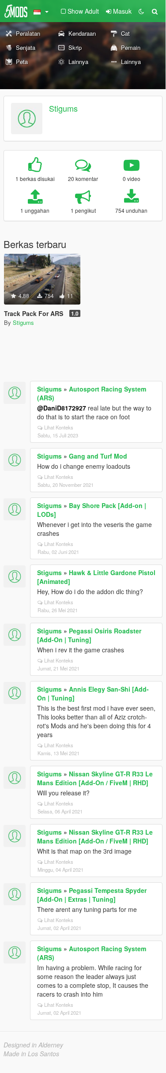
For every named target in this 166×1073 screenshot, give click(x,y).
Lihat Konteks (58, 427)
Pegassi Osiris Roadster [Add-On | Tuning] (89, 635)
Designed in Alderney (33, 1044)
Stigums (63, 108)
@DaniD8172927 (61, 407)
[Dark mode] (141, 11)
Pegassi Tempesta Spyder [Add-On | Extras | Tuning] (92, 895)
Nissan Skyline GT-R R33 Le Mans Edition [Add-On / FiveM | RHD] (95, 778)
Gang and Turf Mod (98, 456)
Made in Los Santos (31, 1053)
